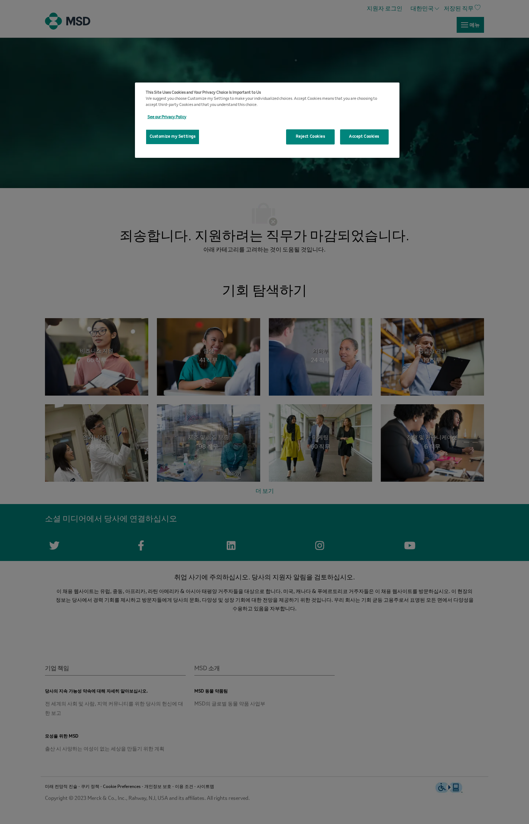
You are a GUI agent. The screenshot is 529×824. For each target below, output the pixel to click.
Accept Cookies (364, 136)
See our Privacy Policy (167, 117)
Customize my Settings (173, 136)
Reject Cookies (310, 136)
